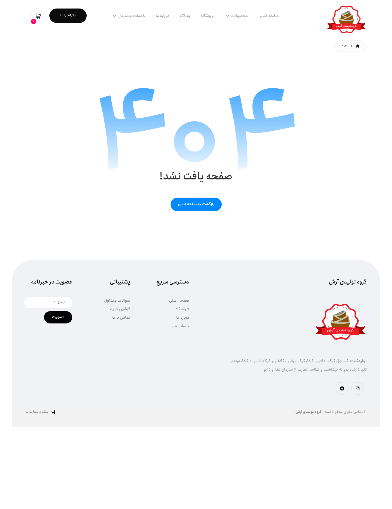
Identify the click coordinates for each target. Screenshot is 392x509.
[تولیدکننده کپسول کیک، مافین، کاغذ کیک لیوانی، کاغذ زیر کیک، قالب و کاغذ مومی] (346, 20)
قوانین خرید (120, 309)
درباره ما (182, 318)
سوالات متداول (117, 301)
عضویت (58, 317)
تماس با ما (121, 318)
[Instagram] (357, 388)
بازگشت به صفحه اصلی (196, 204)
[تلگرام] (342, 388)
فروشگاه (182, 309)
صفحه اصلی (179, 301)
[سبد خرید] (37, 16)
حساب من (180, 326)
